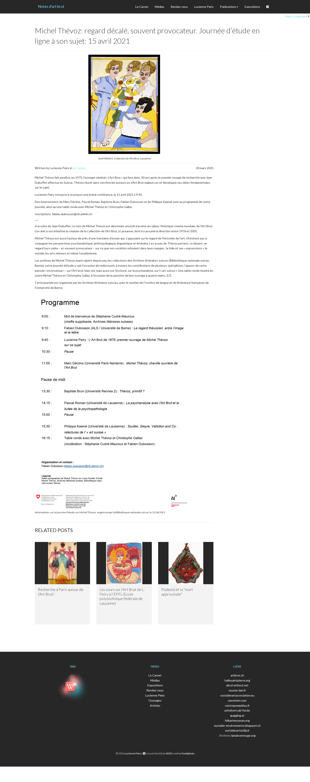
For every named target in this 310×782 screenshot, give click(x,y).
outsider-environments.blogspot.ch (237, 725)
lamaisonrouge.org (243, 735)
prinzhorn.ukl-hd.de (237, 710)
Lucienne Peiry (204, 6)
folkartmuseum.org (237, 720)
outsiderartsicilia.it (237, 730)
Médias (159, 6)
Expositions (252, 6)
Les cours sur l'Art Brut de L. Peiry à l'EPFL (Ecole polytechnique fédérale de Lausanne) (122, 596)
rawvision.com (237, 700)
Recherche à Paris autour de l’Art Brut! (60, 591)
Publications (228, 6)
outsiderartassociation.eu (237, 695)
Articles (155, 705)
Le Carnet (141, 6)
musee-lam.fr (237, 690)
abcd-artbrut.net (237, 685)
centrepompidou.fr (237, 705)
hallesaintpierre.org (237, 680)
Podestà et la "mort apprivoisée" (177, 591)
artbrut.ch (237, 675)
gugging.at (237, 715)
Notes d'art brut (51, 6)
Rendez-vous (179, 6)
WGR (169, 753)
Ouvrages (155, 700)
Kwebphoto (188, 753)
